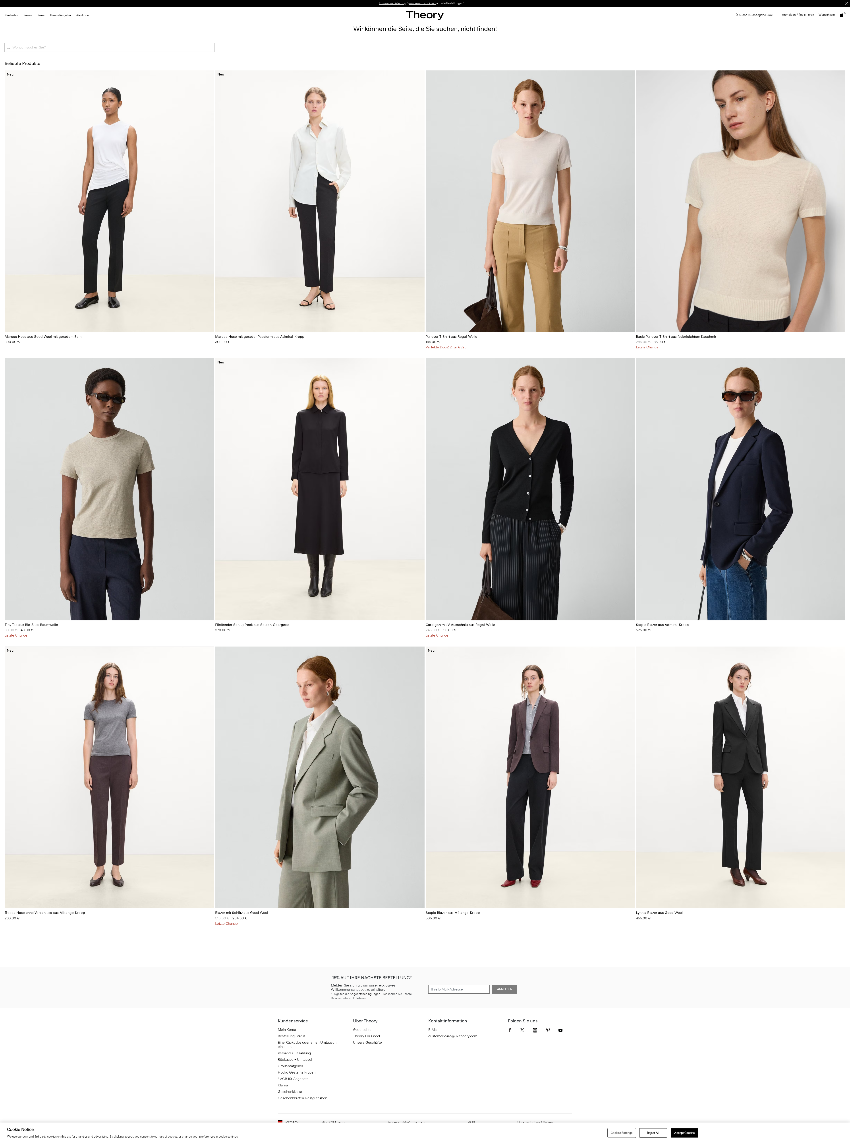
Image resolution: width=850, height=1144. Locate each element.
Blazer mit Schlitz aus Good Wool (241, 913)
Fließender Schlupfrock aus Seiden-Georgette (252, 625)
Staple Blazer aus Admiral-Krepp (662, 625)
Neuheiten (11, 15)
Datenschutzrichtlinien (535, 1122)
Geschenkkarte (290, 1092)
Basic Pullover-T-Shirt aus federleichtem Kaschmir (676, 336)
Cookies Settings (621, 1132)
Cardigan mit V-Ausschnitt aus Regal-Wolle (460, 625)
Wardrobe (82, 15)
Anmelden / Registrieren (798, 14)
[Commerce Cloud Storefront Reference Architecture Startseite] (425, 15)
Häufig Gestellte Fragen (296, 1072)
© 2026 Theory (334, 1122)
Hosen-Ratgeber (60, 15)
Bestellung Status (291, 1036)
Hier (384, 994)
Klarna (283, 1085)
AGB (471, 1122)
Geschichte (362, 1029)
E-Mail (433, 1029)
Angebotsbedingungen (365, 994)
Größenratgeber (290, 1066)
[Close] (846, 3)
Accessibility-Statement (407, 1122)
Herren (41, 15)
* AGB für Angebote (293, 1079)
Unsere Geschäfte (367, 1042)
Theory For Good (366, 1036)
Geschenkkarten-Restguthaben (302, 1098)
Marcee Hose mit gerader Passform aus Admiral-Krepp (259, 336)
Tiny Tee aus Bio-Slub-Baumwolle (31, 625)
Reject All (653, 1132)
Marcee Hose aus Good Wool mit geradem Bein (43, 336)
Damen (27, 15)
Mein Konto (287, 1029)
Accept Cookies (684, 1132)
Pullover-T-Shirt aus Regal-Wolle (451, 336)
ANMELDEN (504, 989)
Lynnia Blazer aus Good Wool (659, 913)
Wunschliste (827, 14)
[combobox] (109, 47)
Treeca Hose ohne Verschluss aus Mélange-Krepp (45, 913)
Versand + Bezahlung (294, 1053)
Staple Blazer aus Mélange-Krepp (453, 913)
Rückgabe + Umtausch (295, 1059)
